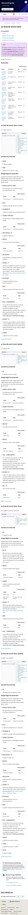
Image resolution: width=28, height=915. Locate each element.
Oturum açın (24, 14)
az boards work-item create (8, 35)
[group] (14, 144)
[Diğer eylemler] (26, 23)
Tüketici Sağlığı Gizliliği (6, 911)
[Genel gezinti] (1, 14)
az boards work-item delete (8, 37)
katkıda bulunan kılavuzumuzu (14, 869)
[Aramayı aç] (19, 14)
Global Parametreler (6, 339)
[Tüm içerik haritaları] (2, 23)
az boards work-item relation (4, 83)
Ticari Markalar (4, 913)
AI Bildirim (3, 907)
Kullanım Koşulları (18, 911)
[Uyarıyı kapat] (26, 2)
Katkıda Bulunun (4, 909)
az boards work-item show (8, 38)
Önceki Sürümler (11, 907)
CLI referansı (7, 23)
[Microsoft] (14, 14)
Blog (17, 907)
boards (18, 23)
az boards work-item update (8, 40)
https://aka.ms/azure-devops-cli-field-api (13, 610)
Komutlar (4, 33)
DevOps (13, 23)
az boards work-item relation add (4, 89)
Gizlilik (11, 909)
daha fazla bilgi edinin (17, 55)
